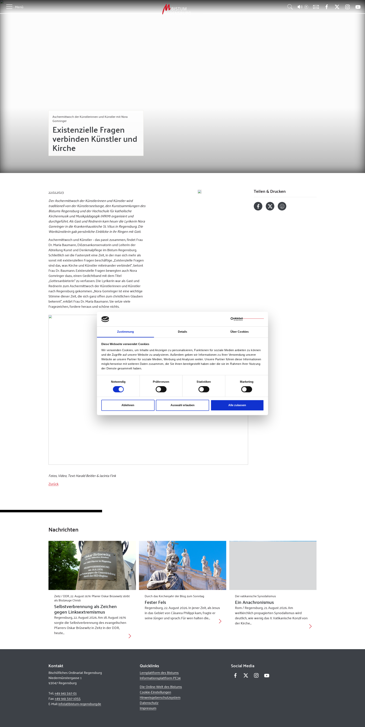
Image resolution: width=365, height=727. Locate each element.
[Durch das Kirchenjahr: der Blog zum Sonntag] (182, 565)
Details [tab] (182, 331)
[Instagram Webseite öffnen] (347, 7)
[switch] (161, 389)
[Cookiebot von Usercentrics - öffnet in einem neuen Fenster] (247, 319)
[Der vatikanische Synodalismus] (273, 565)
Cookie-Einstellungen (155, 692)
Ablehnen (127, 405)
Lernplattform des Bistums (159, 672)
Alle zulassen (237, 405)
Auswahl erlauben (182, 405)
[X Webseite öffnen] (337, 7)
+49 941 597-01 (66, 693)
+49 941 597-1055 (68, 698)
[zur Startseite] (156, 9)
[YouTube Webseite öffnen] (358, 6)
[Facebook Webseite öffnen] (326, 7)
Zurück (53, 483)
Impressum (148, 708)
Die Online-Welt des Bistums (161, 686)
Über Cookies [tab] (239, 331)
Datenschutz (149, 702)
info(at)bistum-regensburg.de (79, 703)
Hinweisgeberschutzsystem (160, 697)
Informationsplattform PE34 (160, 678)
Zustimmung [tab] (125, 331)
